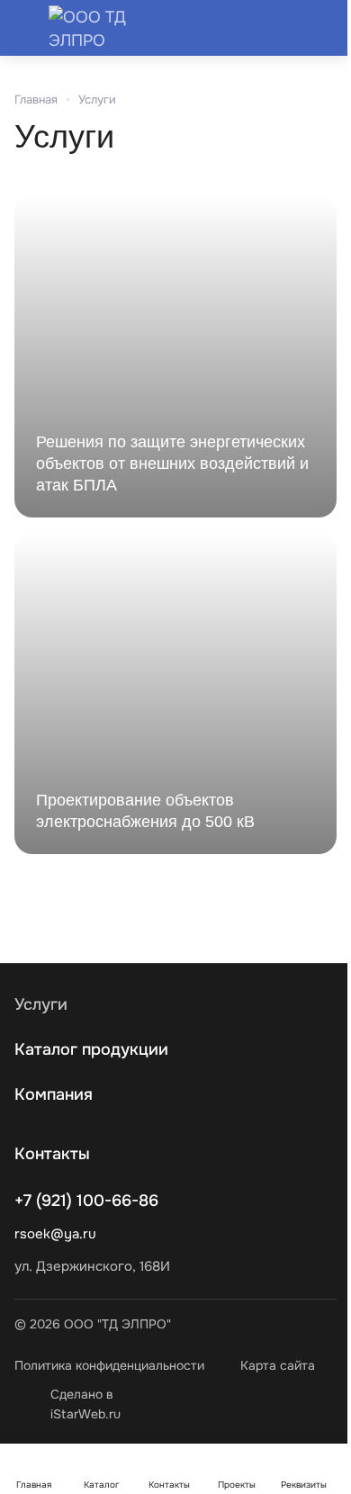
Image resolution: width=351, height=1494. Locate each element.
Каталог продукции (91, 1049)
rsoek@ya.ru (55, 1234)
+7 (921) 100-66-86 (86, 1200)
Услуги (41, 1004)
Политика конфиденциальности (109, 1365)
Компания (53, 1094)
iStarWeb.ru (85, 1414)
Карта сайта (277, 1365)
